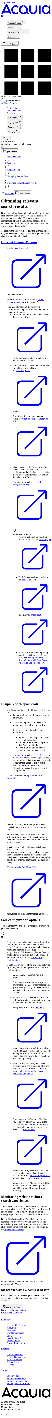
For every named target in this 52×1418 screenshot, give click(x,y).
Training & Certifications (18, 1383)
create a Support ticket (40, 1175)
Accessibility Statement (17, 1325)
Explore (5, 1349)
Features (11, 127)
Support (11, 37)
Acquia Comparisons (16, 1357)
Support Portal (13, 1376)
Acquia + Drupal (14, 1359)
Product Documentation (18, 1381)
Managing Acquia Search (18, 176)
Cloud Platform (10, 103)
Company (6, 1319)
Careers (10, 1364)
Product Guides (14, 23)
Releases (11, 113)
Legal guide (13, 122)
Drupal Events (13, 1362)
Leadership (12, 1330)
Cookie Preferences (16, 1343)
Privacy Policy (13, 1340)
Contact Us (6, 1414)
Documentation (14, 110)
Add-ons (11, 132)
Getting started (13, 108)
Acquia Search (13, 170)
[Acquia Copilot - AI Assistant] (4, 43)
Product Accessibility (16, 1378)
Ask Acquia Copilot (14, 1307)
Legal (9, 1335)
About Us (11, 1328)
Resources (12, 28)
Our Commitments (15, 1333)
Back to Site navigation (11, 1312)
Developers (12, 118)
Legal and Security (16, 32)
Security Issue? (14, 1338)
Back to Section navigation (13, 1310)
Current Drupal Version (19, 242)
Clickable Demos (15, 1354)
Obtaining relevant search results (22, 183)
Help (8, 139)
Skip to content (8, 2)
